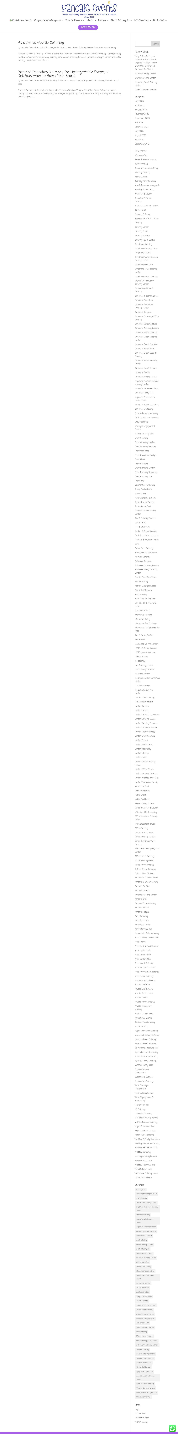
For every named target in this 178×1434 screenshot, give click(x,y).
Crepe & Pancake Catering (146, 413)
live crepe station (142, 673)
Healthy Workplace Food (145, 586)
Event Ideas (140, 459)
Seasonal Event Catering (145, 1039)
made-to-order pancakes (145, 1318)
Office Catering (141, 828)
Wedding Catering (143, 1152)
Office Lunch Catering (144, 856)
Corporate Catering (143, 312)
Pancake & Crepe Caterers (146, 877)
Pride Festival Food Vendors (146, 946)
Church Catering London (145, 78)
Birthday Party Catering (145, 181)
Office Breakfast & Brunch (146, 808)
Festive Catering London (145, 73)
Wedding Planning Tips (145, 1165)
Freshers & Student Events (147, 539)
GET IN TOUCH (88, 27)
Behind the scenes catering (146, 168)
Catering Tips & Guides (145, 240)
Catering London (142, 227)
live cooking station (143, 1283)
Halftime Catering (142, 557)
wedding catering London (146, 1156)
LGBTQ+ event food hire (145, 652)
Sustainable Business (144, 1077)
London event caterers (144, 1310)
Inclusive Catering (142, 610)
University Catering (143, 1113)
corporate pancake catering (146, 1231)
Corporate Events (142, 372)
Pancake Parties (142, 907)
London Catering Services (146, 723)
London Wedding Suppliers (146, 777)
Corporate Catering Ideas (61, 47)
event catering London (144, 1244)
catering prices (141, 1198)
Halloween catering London (146, 1258)
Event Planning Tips (143, 476)
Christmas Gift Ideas (144, 264)
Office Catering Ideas (144, 832)
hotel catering (141, 594)
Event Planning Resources (146, 472)
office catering (141, 1332)
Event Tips (139, 480)
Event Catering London (83, 47)
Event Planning (141, 463)
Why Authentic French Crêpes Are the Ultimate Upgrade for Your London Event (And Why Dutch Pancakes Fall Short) (146, 63)
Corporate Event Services (146, 368)
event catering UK (142, 1249)
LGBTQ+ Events (141, 656)
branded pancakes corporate (147, 185)
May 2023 (139, 131)
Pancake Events (28, 47)
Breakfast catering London (146, 205)
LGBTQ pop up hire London (146, 644)
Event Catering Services (145, 446)
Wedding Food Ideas (143, 1160)
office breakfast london (145, 824)
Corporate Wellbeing (144, 409)
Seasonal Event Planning (145, 1043)
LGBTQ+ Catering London (145, 648)
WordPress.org (141, 1422)
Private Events (73, 20)
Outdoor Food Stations (144, 873)
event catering (141, 1240)
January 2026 (141, 109)
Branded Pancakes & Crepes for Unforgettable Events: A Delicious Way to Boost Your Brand (64, 74)
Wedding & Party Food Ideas (147, 1139)
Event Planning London (145, 468)
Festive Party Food (143, 506)
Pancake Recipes (142, 912)
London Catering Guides (145, 719)
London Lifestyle (142, 753)
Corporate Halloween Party (146, 388)
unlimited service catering (146, 1122)
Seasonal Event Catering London (145, 1378)
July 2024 (139, 122)
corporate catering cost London (144, 1221)
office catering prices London (146, 1340)
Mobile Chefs (140, 795)
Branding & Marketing (59, 80)
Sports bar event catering (146, 1052)
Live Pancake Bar (142, 1292)
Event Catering (76, 80)
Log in (137, 1409)
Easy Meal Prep (141, 422)
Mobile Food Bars (142, 799)
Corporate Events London (146, 376)
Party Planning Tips (143, 929)
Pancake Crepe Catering (105, 47)
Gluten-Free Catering (144, 548)
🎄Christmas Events (20, 20)
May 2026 (139, 101)
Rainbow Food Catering (145, 1022)
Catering (138, 222)
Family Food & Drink (143, 489)
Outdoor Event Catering (145, 869)
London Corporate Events (146, 727)
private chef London (143, 1367)
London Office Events (144, 769)
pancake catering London (146, 895)
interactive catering (143, 614)
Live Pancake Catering (144, 697)
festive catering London (145, 498)
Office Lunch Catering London (147, 1345)
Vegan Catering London (145, 1130)
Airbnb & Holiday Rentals (146, 159)
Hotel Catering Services (145, 598)
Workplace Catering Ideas (146, 1173)
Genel (137, 544)
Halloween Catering (143, 561)
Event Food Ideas (142, 450)
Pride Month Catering (144, 963)
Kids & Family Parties (144, 635)
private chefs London (144, 993)
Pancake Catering (142, 890)
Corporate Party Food (144, 393)
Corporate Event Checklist (146, 344)
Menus (102, 20)
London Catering (142, 710)
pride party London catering (147, 972)
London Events (141, 740)
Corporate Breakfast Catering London (147, 1209)
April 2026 (139, 105)
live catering (140, 661)
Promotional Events (143, 1018)
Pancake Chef (141, 899)
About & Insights (120, 20)
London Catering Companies (147, 714)
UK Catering (140, 1109)
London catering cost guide (146, 1305)
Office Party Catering (144, 864)
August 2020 (140, 135)
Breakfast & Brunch (143, 193)
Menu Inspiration (142, 790)
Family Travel (140, 493)
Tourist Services (142, 1105)
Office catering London (144, 1336)
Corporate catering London (146, 1227)
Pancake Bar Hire (142, 886)
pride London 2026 (143, 950)
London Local (140, 757)
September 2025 (142, 118)
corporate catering (142, 1215)
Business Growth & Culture (146, 218)
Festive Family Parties (144, 502)
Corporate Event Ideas (144, 348)
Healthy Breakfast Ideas (145, 577)
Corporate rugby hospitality (147, 404)
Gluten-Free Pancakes (144, 1253)
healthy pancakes (142, 1262)
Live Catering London (144, 665)
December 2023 (142, 126)
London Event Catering (145, 736)
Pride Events (140, 941)
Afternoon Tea (141, 155)
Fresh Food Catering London (147, 535)
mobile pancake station (145, 1327)
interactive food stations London (145, 1277)
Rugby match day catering (146, 1030)
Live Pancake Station (144, 701)
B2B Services (141, 20)
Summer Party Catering (145, 1060)
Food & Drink (140, 522)
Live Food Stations (143, 685)
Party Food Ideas (142, 920)
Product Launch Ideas (144, 1013)
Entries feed (140, 1413)
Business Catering (142, 214)
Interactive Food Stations (146, 623)
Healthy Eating (141, 581)
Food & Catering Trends (145, 518)
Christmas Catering (143, 244)
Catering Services (142, 235)
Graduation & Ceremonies (146, 552)
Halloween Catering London (147, 565)
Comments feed (142, 1417)
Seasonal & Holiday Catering (147, 1035)
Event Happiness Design (145, 455)
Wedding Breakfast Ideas (146, 1147)
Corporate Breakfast (144, 300)
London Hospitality (143, 749)
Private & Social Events (145, 980)
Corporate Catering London (147, 328)
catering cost (140, 1189)
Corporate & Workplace (47, 20)
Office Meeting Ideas (144, 860)
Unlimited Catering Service (146, 1117)
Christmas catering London (146, 1202)
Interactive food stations (145, 1271)
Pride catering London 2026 (147, 937)
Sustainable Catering (144, 1081)
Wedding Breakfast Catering (147, 1143)
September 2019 (142, 144)
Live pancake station (144, 1296)
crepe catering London (144, 1236)
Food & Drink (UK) (142, 526)
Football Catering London (145, 89)
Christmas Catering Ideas (146, 248)
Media (90, 20)
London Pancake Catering (146, 773)
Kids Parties (140, 639)
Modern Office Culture (144, 803)
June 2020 (139, 139)
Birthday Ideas (141, 176)
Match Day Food (142, 786)
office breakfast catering (146, 812)
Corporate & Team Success (146, 296)
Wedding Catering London (145, 1388)
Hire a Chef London (143, 590)
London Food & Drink (144, 744)
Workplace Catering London (146, 1392)
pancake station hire (143, 1363)
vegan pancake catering (145, 1384)
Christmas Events (142, 252)
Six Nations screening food (146, 1048)
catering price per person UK (146, 1194)
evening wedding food (144, 433)
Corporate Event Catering (146, 332)
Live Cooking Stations (144, 669)
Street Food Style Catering (146, 1056)
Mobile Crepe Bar (142, 1323)
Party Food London (143, 924)
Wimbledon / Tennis (143, 1169)
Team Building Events (144, 1093)
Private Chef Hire (142, 984)
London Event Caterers (145, 731)
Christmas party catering (146, 276)
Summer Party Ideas (144, 1065)
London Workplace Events (146, 782)
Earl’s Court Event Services (146, 417)
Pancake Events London (145, 1358)
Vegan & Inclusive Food (144, 1126)
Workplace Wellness (143, 1397)
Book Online (160, 20)
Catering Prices (141, 231)
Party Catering (141, 916)
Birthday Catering (142, 172)
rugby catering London (144, 1371)
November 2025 (142, 114)
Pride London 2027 (143, 954)
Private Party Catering (145, 1002)
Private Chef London (144, 989)
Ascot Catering (141, 163)
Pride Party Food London (145, 967)
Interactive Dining (142, 619)
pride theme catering (144, 976)
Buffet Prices (140, 210)
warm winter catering (144, 1135)
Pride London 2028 (143, 959)
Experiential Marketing (94, 80)
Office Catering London (145, 836)
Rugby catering (141, 1026)
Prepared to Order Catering (147, 933)
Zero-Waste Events (143, 1177)
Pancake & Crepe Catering (146, 882)
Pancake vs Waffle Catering (41, 43)
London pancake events (145, 1314)
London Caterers (142, 706)
